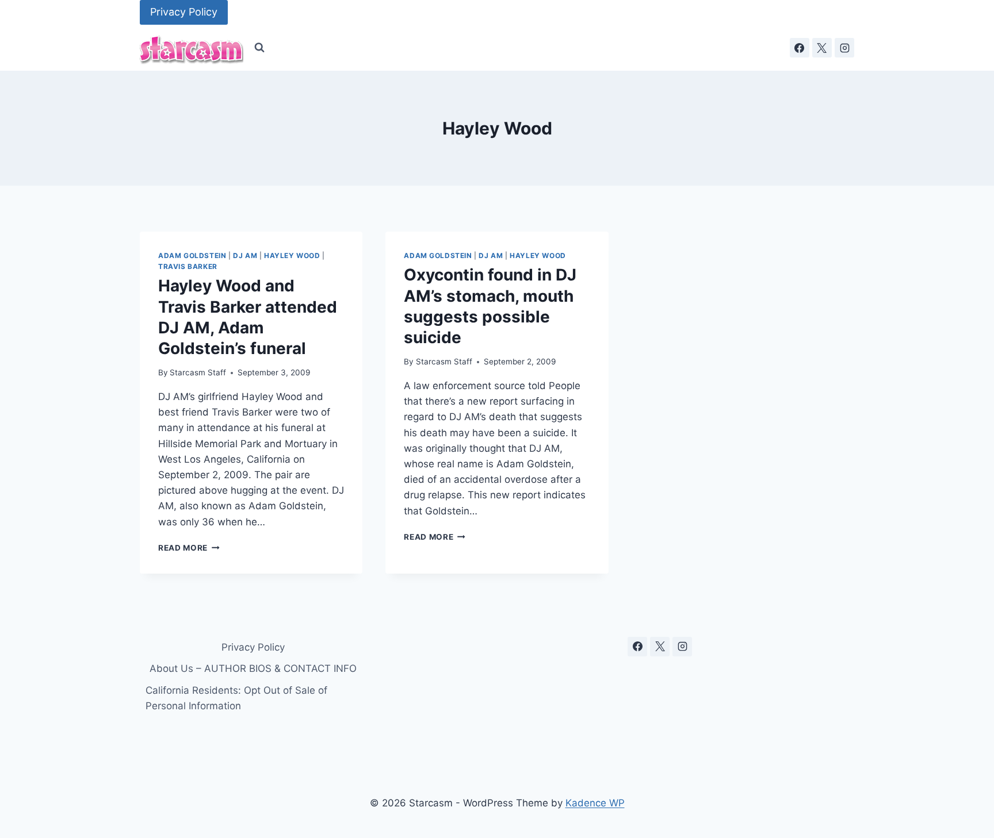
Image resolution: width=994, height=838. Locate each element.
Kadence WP (595, 803)
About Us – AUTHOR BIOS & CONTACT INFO (253, 668)
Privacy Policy (183, 12)
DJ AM (245, 255)
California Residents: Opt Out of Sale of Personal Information (236, 698)
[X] (822, 47)
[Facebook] (799, 47)
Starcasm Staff (198, 372)
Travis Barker (187, 266)
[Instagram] (844, 47)
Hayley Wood (292, 255)
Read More (189, 547)
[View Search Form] (259, 47)
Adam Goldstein (192, 255)
